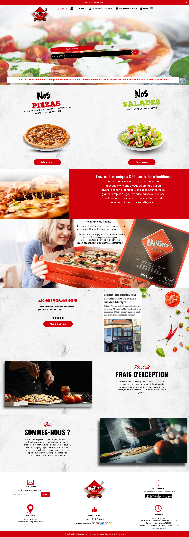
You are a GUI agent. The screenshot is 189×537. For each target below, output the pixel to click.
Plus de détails (58, 324)
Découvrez (47, 162)
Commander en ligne (116, 534)
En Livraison (73, 48)
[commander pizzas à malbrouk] (142, 443)
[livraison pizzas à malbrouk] (40, 7)
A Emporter (117, 46)
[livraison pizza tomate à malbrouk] (47, 385)
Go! (135, 52)
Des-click (104, 534)
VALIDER (45, 495)
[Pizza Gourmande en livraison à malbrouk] (47, 194)
